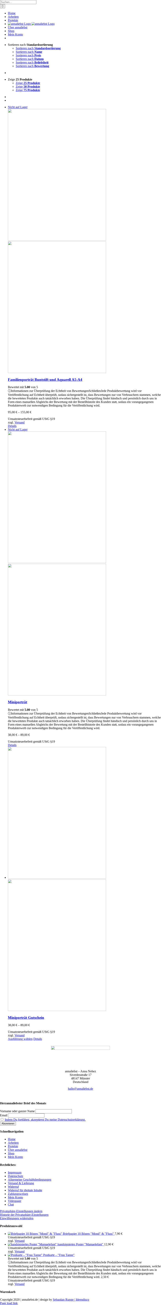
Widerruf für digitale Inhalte (25, 1190)
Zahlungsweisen (18, 1193)
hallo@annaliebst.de (80, 1088)
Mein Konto (15, 1157)
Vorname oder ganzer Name (17, 1111)
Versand (20, 422)
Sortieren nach (38, 48)
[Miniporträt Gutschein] (84, 879)
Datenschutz (15, 1176)
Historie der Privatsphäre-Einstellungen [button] (24, 1214)
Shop (11, 1153)
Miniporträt (17, 702)
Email (3, 1115)
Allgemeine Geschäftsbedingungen (29, 1179)
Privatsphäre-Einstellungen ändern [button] (21, 1211)
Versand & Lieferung (21, 1183)
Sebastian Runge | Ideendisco (71, 1299)
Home (12, 1139)
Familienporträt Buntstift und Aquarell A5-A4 (45, 380)
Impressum (14, 1172)
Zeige (28, 83)
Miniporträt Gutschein (26, 1018)
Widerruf (13, 1186)
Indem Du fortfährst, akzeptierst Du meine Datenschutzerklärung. (45, 1119)
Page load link (9, 1303)
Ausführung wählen (20, 1039)
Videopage (14, 1201)
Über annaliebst (17, 1149)
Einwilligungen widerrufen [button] (16, 1218)
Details (12, 426)
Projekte (13, 1146)
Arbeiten (13, 1142)
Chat (11, 1204)
